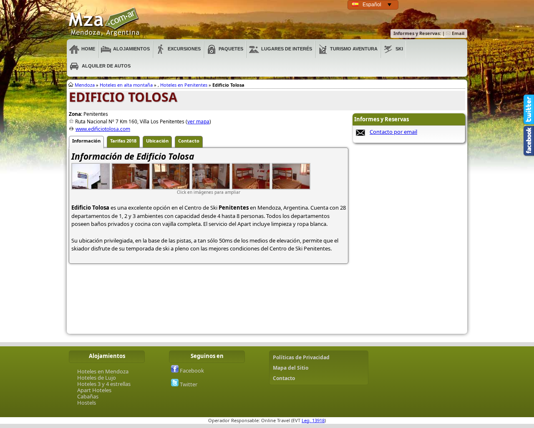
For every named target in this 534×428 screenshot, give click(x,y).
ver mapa (198, 121)
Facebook (191, 370)
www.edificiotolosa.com (103, 129)
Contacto (284, 378)
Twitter (188, 384)
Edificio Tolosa (105, 22)
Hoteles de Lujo (96, 377)
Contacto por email (393, 131)
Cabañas (87, 396)
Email (457, 33)
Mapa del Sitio (290, 367)
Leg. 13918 (313, 420)
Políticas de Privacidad (301, 357)
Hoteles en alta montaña (126, 85)
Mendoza (85, 85)
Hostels (86, 402)
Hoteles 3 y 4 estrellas (104, 384)
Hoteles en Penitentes (183, 85)
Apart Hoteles (94, 390)
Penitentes (234, 207)
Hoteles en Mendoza (102, 371)
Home (88, 48)
